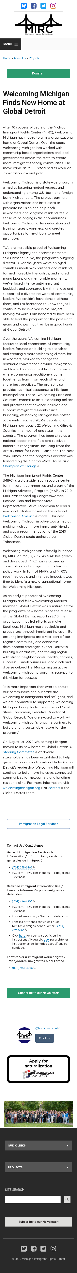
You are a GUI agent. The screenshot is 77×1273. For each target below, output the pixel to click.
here (22, 935)
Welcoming (19, 516)
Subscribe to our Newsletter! (38, 993)
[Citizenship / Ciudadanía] (38, 1082)
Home (7, 58)
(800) (22, 968)
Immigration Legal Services (38, 824)
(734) (22, 867)
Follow (46, 1038)
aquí (46, 939)
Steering (19, 752)
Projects (34, 58)
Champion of (20, 466)
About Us (20, 58)
